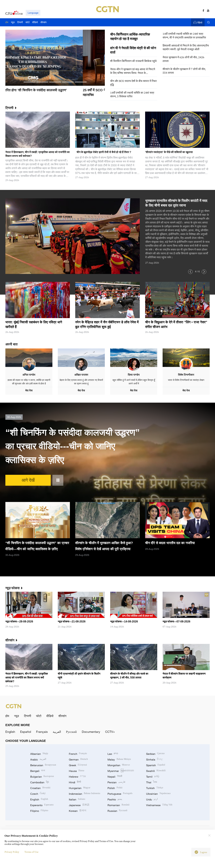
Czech (38, 793)
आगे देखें (28, 480)
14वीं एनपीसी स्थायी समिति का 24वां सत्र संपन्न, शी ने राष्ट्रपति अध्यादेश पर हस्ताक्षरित (184, 35)
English (10, 731)
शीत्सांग (62, 716)
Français (42, 731)
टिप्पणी (27, 716)
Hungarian (79, 788)
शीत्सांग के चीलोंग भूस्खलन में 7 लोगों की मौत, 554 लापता (184, 70)
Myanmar (121, 771)
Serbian (155, 753)
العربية (57, 731)
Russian (117, 811)
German (78, 759)
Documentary (91, 731)
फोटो (38, 716)
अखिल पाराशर (81, 374)
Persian (116, 782)
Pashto (115, 799)
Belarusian (43, 765)
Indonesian (84, 793)
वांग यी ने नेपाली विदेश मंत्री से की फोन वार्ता (133, 50)
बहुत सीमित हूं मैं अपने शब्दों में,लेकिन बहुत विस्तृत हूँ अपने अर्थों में (134, 382)
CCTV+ (110, 731)
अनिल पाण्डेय (29, 374)
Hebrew (77, 776)
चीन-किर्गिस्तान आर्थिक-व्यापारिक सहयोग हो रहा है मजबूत (130, 36)
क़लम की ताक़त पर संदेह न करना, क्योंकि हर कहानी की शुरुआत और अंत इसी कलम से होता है (29, 382)
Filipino (39, 811)
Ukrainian (158, 793)
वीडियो (49, 716)
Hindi (75, 782)
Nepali (115, 776)
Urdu (152, 799)
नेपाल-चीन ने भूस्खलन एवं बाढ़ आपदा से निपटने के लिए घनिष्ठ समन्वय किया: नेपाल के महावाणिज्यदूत (132, 71)
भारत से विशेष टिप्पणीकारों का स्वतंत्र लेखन (186, 380)
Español (25, 731)
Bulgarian (42, 776)
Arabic (38, 759)
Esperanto (42, 805)
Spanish (155, 765)
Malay (119, 759)
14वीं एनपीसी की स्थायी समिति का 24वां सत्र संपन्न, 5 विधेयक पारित (132, 94)
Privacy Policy (12, 851)
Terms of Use (31, 851)
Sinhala (154, 759)
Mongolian (119, 765)
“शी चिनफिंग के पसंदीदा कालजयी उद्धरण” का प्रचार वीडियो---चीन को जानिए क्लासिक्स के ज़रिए (72, 446)
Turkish (154, 788)
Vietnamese (159, 805)
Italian (77, 799)
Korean (77, 811)
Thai (151, 782)
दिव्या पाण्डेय (134, 374)
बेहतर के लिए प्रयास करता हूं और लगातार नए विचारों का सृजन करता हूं (81, 382)
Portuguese (120, 793)
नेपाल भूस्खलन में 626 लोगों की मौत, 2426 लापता (183, 59)
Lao (113, 753)
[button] (190, 271)
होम (7, 716)
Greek (78, 765)
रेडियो (199, 22)
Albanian (39, 753)
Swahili (156, 771)
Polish (115, 788)
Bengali (37, 771)
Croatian (40, 788)
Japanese (79, 805)
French (78, 753)
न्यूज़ (16, 716)
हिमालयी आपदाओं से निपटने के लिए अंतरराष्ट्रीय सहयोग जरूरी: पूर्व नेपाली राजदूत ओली (186, 47)
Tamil (152, 776)
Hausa (76, 771)
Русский (71, 731)
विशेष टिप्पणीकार (186, 374)
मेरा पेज (28, 390)
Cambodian (39, 782)
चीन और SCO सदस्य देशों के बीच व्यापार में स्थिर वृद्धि (133, 82)
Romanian (118, 805)
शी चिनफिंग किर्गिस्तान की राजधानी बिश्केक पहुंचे (133, 60)
